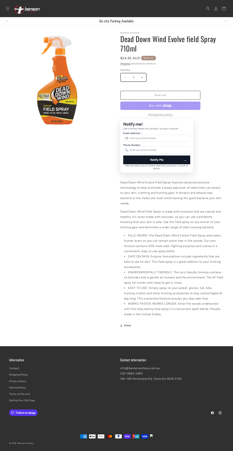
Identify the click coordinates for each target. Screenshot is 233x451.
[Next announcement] (226, 21)
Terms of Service (19, 394)
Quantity (125, 70)
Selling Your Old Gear (22, 400)
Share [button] (127, 325)
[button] (8, 9)
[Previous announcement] (7, 21)
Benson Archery (26, 443)
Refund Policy (17, 387)
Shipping (125, 63)
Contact (14, 368)
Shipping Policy (18, 374)
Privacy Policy (17, 381)
